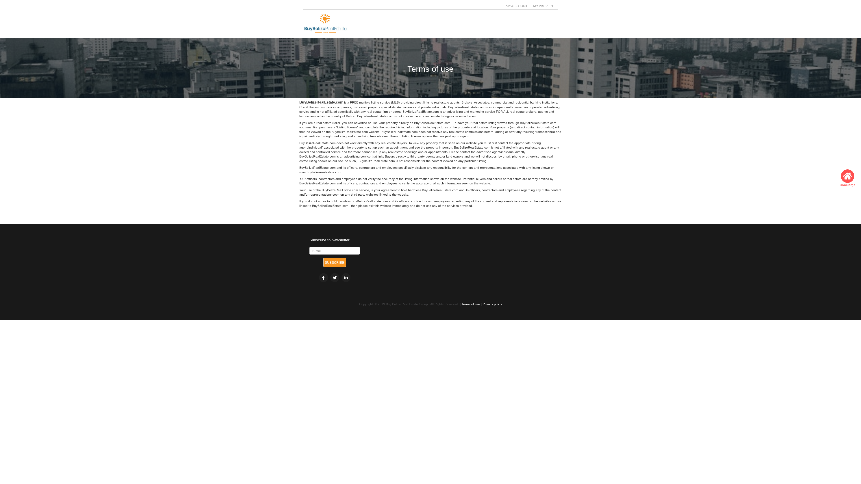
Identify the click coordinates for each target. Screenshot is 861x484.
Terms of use (471, 304)
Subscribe (334, 262)
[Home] (327, 24)
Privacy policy (492, 304)
